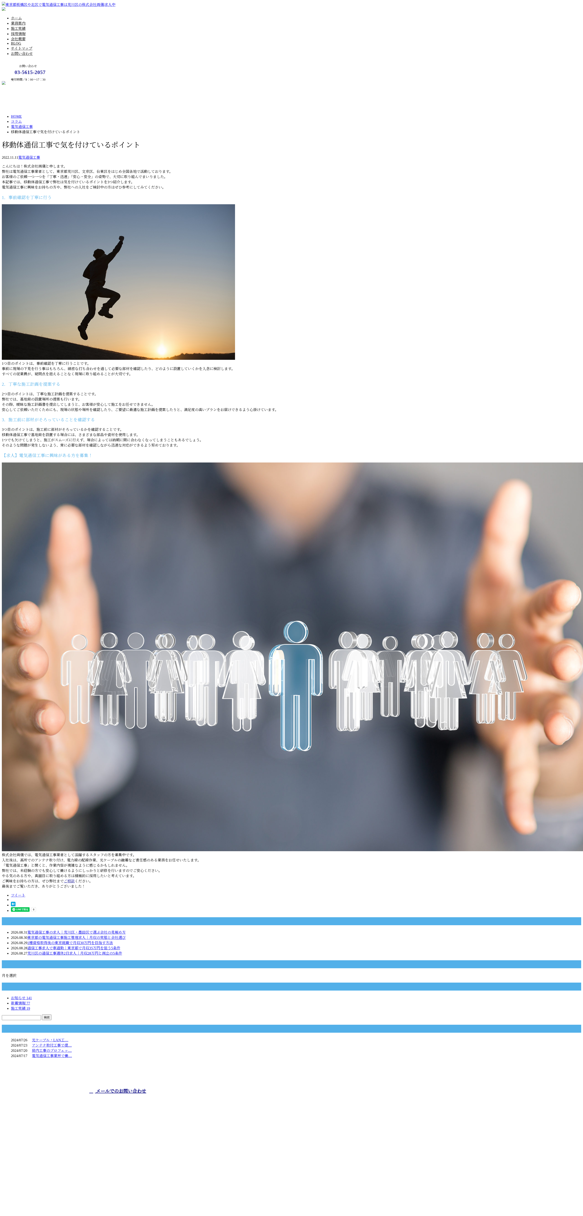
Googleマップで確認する (23, 1177)
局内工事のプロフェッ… (52, 1051)
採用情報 (18, 34)
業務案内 (18, 23)
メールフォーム (18, 83)
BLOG (16, 43)
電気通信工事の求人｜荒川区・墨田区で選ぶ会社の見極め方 (76, 932)
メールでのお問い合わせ (120, 1090)
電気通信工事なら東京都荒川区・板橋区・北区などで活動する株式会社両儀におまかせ (255, 1100)
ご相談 (69, 881)
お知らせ (21, 998)
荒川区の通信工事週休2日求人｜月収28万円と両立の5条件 (74, 953)
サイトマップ (21, 48)
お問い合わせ (22, 54)
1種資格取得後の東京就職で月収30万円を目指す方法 (70, 943)
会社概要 (18, 39)
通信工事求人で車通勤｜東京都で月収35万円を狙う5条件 (73, 948)
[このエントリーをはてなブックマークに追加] (13, 905)
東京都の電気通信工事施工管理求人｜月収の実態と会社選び (76, 938)
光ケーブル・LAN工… (50, 1040)
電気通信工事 (22, 127)
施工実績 (18, 29)
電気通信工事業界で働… (52, 1056)
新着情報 (20, 1003)
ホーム (16, 18)
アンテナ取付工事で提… (52, 1045)
